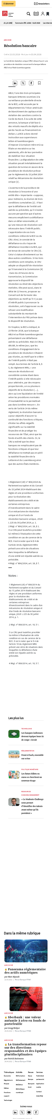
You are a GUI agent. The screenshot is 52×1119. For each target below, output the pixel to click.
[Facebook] (36, 1112)
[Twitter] (22, 1112)
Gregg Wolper (12, 1028)
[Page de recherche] (28, 13)
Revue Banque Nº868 (23, 1031)
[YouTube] (29, 1112)
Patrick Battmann (14, 1058)
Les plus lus (16, 718)
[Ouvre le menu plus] (11, 13)
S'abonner (8, 3)
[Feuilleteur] (36, 13)
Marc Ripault (11, 977)
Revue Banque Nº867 (23, 979)
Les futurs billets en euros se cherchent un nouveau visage (31, 777)
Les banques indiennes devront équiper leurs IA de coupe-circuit (32, 736)
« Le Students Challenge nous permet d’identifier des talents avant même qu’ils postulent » (32, 806)
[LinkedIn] (15, 1112)
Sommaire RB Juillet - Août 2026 (27, 23)
